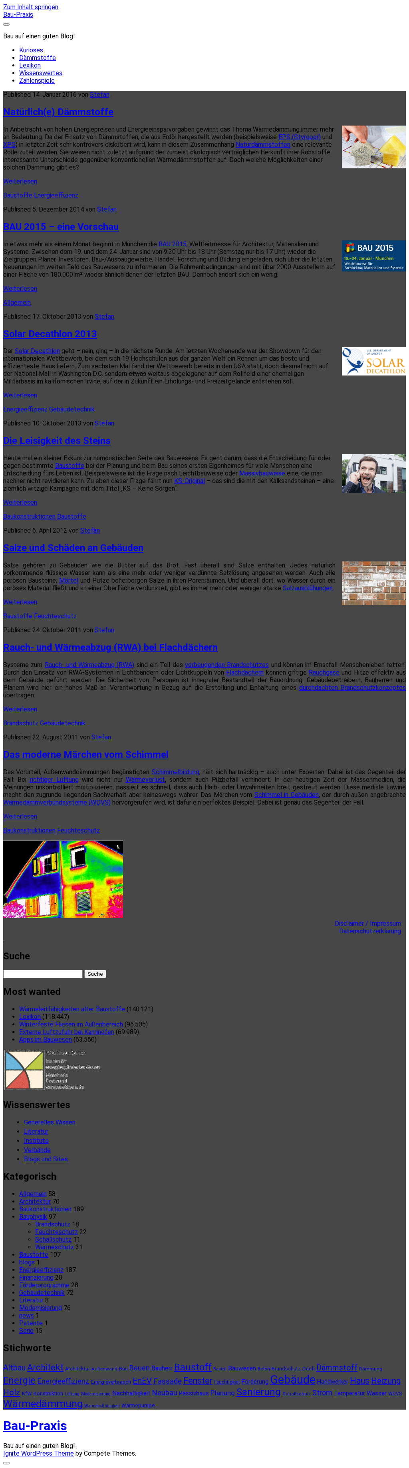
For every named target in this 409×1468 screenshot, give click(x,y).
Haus (359, 1381)
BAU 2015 (173, 244)
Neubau (164, 1392)
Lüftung (72, 1393)
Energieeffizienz (56, 195)
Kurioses (31, 50)
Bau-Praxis (18, 14)
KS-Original (189, 481)
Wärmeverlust (145, 779)
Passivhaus (194, 1393)
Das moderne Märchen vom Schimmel (86, 754)
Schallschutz (53, 1239)
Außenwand (104, 1369)
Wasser (377, 1393)
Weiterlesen (20, 181)
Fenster (197, 1381)
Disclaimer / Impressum (370, 923)
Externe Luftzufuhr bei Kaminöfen (66, 1032)
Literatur (36, 1131)
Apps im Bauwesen (45, 1039)
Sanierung (258, 1392)
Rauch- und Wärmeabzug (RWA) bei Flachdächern (110, 647)
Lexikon (30, 65)
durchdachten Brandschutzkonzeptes (352, 687)
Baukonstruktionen (29, 516)
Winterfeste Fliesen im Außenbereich (71, 1024)
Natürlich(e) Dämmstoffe (58, 112)
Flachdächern (245, 672)
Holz (11, 1392)
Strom (322, 1392)
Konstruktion (48, 1393)
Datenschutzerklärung (372, 931)
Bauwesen (242, 1368)
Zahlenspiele (37, 80)
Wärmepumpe (138, 1405)
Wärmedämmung (43, 1404)
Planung (222, 1393)
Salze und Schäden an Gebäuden (73, 547)
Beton (264, 1369)
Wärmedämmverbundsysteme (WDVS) (57, 802)
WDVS (395, 1393)
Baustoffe (17, 195)
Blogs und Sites (46, 1159)
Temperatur (349, 1393)
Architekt (45, 1367)
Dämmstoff (336, 1367)
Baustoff (193, 1367)
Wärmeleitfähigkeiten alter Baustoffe (72, 1009)
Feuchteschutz (55, 616)
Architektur (35, 1201)
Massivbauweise (262, 473)
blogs (27, 1262)
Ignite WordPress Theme (38, 1453)
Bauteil (219, 1369)
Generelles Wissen (49, 1122)
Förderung (255, 1381)
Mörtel (68, 580)
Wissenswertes (40, 73)
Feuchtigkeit (227, 1382)
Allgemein (17, 302)
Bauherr (162, 1368)
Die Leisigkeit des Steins (57, 440)
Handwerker (332, 1381)
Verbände (37, 1150)
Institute (36, 1140)
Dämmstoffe (37, 58)
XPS (9, 144)
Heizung (386, 1381)
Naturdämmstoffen (263, 144)
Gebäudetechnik (72, 409)
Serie (26, 1330)
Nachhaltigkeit (131, 1393)
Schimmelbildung (175, 772)
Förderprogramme (44, 1285)
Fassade (167, 1381)
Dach (308, 1369)
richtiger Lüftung (54, 779)
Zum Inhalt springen (30, 7)
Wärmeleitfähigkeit (102, 1405)
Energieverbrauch (111, 1382)
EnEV (142, 1381)
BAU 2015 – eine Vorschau (61, 226)
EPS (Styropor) (299, 137)
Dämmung (370, 1369)
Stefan (99, 94)
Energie (19, 1380)
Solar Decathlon (37, 351)
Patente (31, 1323)
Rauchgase (324, 672)
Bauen (139, 1368)
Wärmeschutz (54, 1247)
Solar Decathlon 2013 (50, 334)
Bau (123, 1369)
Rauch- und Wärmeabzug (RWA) (90, 665)
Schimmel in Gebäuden (286, 795)
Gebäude (293, 1379)
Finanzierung (36, 1277)
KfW (27, 1393)
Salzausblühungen (308, 588)
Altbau (14, 1367)
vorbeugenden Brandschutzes (227, 665)
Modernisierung (40, 1308)
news (26, 1315)
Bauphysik (33, 1216)
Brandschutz (20, 723)
